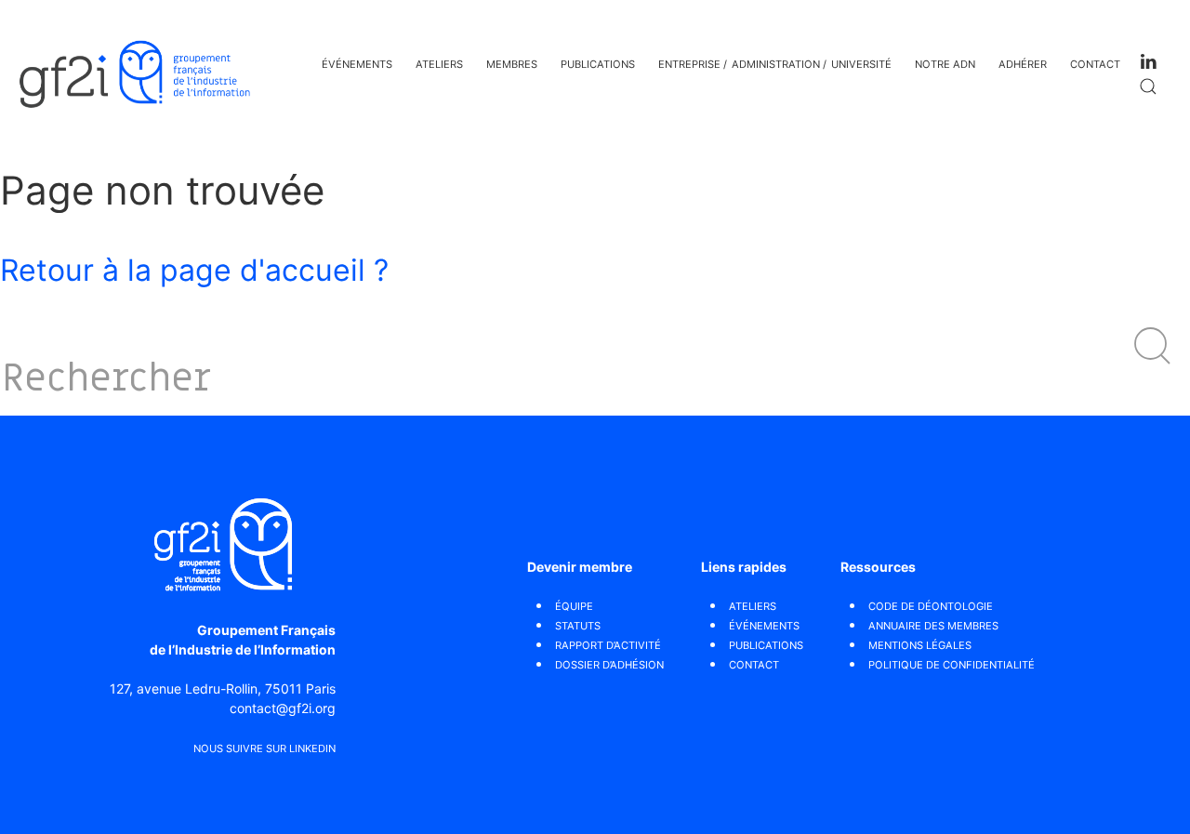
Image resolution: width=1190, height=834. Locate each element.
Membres (511, 64)
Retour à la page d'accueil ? (194, 270)
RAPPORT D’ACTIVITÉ (608, 645)
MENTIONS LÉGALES (920, 645)
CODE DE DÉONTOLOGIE (930, 606)
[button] (1153, 346)
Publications (598, 64)
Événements (357, 64)
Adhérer (1022, 64)
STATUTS (578, 625)
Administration (776, 64)
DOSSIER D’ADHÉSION (609, 664)
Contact (1095, 64)
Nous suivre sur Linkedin (264, 748)
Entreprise (689, 64)
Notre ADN (945, 64)
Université (861, 64)
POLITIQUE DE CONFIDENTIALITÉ (951, 664)
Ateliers (439, 64)
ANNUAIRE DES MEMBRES (933, 625)
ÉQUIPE (574, 606)
